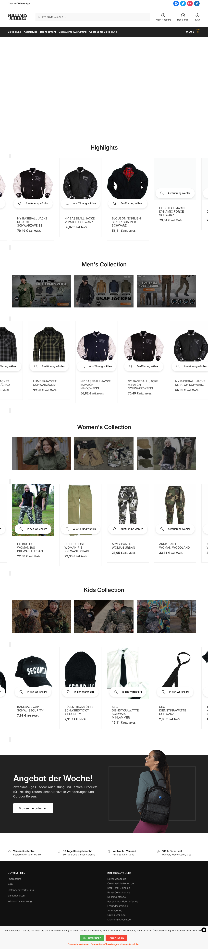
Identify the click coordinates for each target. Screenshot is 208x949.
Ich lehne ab (116, 938)
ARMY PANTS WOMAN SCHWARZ (78, 545)
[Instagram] (190, 3)
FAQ (197, 19)
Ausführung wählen (37, 203)
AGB (10, 884)
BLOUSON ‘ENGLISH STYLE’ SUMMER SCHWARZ (126, 222)
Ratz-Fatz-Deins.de (118, 887)
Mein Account (163, 19)
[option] (33, 199)
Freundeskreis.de (117, 905)
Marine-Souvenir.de (119, 919)
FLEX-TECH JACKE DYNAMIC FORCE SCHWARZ (172, 211)
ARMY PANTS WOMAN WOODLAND (32, 545)
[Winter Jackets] (166, 453)
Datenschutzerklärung (21, 890)
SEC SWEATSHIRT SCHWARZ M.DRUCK (126, 708)
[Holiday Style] (104, 453)
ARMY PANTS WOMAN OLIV (122, 545)
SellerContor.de (116, 896)
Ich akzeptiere (92, 938)
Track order (183, 19)
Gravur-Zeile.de (116, 914)
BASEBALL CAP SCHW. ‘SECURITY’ (172, 708)
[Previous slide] (10, 156)
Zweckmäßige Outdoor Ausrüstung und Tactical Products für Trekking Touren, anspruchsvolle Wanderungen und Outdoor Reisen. (55, 791)
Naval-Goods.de (116, 878)
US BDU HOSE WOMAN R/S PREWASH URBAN (172, 547)
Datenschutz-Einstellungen (105, 944)
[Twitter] (183, 3)
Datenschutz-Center (78, 944)
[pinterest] (197, 3)
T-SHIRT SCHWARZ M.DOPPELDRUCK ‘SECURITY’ (78, 710)
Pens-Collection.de (118, 892)
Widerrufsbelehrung (20, 901)
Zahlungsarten (16, 895)
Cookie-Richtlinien (129, 944)
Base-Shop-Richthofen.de (122, 901)
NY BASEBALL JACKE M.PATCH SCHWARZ (79, 220)
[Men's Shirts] (41, 453)
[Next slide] (10, 247)
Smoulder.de (114, 910)
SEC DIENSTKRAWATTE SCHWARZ (30, 710)
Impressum (14, 878)
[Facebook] (176, 3)
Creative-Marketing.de (120, 883)
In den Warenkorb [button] (179, 529)
